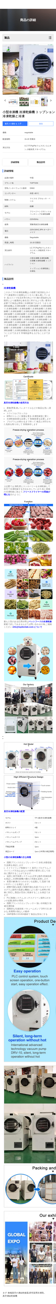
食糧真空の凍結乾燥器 (18, 1293)
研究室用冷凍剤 (36, 1293)
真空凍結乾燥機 (10, 1296)
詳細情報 (15, 162)
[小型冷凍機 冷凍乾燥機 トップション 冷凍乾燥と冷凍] (28, 69)
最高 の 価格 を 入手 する (15, 124)
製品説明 (41, 162)
